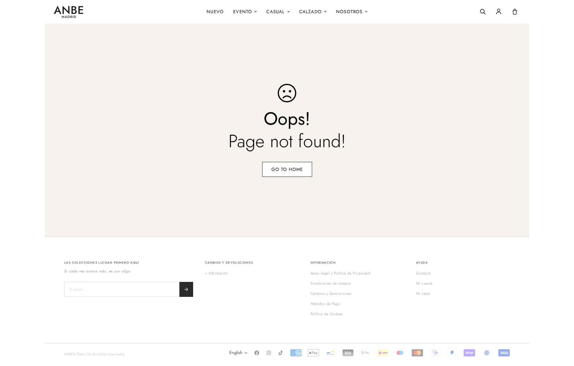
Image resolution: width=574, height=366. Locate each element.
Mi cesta (423, 293)
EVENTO (242, 11)
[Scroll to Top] (562, 333)
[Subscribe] (186, 289)
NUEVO (215, 11)
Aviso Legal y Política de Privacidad (340, 273)
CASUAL (275, 11)
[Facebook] (256, 352)
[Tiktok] (280, 352)
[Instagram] (268, 352)
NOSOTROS (349, 11)
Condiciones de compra (331, 283)
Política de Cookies (327, 314)
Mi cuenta (424, 283)
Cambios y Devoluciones (331, 293)
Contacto (423, 273)
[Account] (499, 12)
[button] (515, 12)
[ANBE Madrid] (68, 12)
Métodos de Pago (325, 303)
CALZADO (310, 11)
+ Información (216, 273)
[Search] (483, 11)
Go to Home (287, 169)
